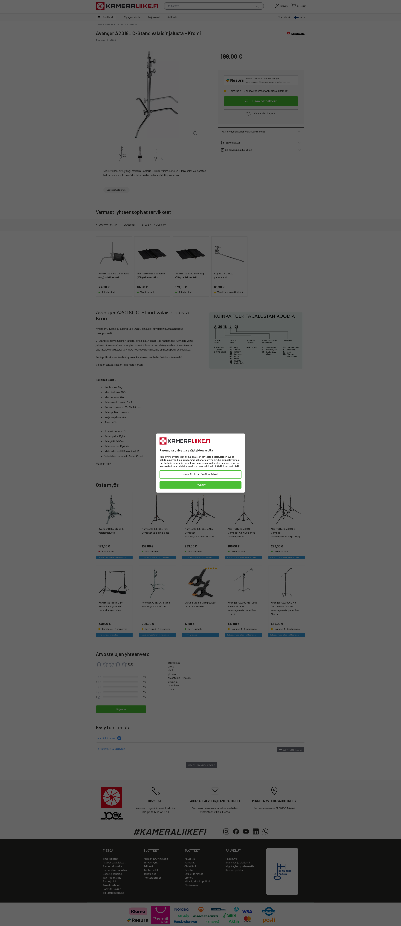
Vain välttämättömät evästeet (200, 474)
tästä (236, 466)
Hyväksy (200, 484)
